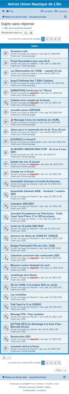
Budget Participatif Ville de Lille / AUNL (32, 245)
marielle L (34, 63)
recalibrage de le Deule (23, 275)
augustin (34, 93)
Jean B (33, 329)
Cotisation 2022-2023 (22, 203)
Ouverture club (18, 51)
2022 (23, 186)
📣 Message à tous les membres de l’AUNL (34, 119)
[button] (59, 39)
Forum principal (28, 56)
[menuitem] (9, 11)
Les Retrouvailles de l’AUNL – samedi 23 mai (36, 70)
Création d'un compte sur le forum (30, 100)
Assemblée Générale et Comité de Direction (35, 181)
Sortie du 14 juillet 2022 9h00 (26, 226)
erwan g (33, 54)
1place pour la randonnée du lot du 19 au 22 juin (38, 129)
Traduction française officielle (30, 387)
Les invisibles (18, 294)
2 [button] (47, 39)
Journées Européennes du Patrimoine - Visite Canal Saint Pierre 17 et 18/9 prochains (36, 215)
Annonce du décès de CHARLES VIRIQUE (34, 236)
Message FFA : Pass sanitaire (27, 314)
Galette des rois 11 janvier (25, 161)
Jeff (31, 154)
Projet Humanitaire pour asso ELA (29, 61)
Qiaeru (48, 387)
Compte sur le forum (22, 171)
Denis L (33, 219)
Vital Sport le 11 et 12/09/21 (25, 304)
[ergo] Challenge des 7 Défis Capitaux (31, 80)
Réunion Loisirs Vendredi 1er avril (29, 265)
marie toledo (35, 83)
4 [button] (55, 39)
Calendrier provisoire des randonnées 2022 (34, 255)
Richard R (34, 238)
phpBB (26, 384)
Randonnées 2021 (20, 336)
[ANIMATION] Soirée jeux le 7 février (31, 90)
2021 (23, 280)
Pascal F (34, 112)
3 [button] (51, 39)
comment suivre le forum (24, 346)
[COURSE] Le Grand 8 (22, 139)
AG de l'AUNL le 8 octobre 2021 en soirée (33, 284)
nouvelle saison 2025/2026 (25, 110)
